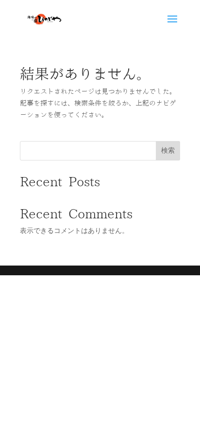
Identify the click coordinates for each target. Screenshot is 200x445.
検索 (168, 150)
